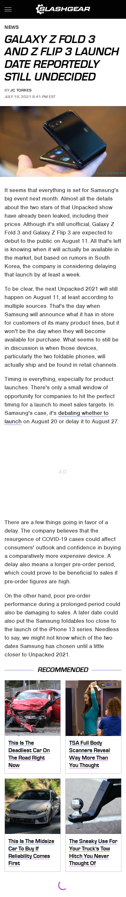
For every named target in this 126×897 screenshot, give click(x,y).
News (12, 28)
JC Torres (21, 90)
